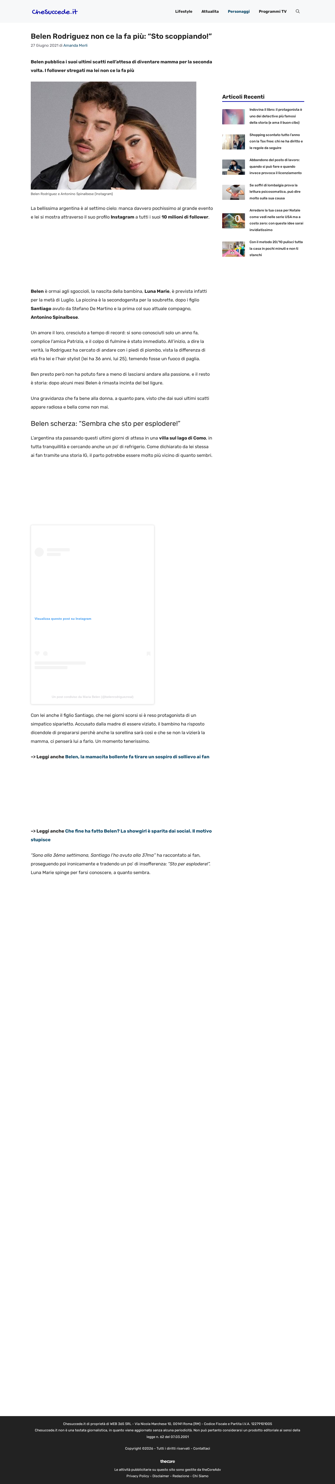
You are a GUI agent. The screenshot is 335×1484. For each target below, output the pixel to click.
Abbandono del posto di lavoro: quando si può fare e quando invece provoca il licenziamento (276, 166)
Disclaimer (160, 1476)
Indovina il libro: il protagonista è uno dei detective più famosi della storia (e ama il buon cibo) (276, 116)
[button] (297, 11)
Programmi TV (273, 11)
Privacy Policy (137, 1476)
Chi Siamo (201, 1476)
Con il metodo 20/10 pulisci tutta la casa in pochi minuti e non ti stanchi (276, 248)
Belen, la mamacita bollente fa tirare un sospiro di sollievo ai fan (137, 756)
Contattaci (201, 1448)
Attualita (210, 11)
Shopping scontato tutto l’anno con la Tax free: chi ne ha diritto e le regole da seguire (276, 141)
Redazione (181, 1476)
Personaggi (239, 11)
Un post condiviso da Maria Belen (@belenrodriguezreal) (93, 697)
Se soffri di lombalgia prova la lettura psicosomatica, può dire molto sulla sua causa (275, 191)
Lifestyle (183, 11)
